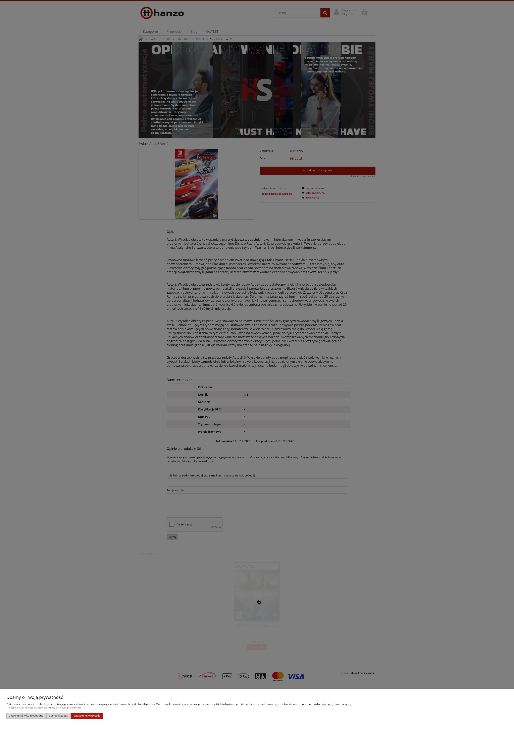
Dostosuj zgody (58, 715)
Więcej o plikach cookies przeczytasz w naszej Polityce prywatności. (43, 707)
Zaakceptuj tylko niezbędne (26, 715)
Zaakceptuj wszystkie (87, 715)
